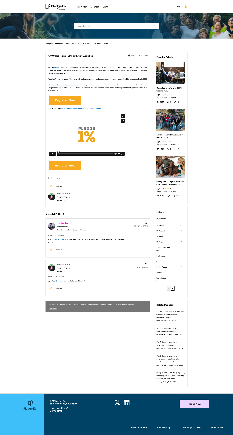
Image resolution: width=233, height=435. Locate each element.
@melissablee (60, 281)
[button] (51, 186)
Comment (53, 309)
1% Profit (159, 236)
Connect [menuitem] (95, 7)
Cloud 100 (160, 261)
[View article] (170, 73)
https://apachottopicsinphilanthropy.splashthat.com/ (81, 109)
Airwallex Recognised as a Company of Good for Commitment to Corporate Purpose (170, 314)
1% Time (159, 242)
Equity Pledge (161, 267)
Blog (73, 44)
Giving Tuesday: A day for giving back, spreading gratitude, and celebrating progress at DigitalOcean (170, 376)
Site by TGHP (217, 427)
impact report (161, 278)
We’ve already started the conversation (63, 85)
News (58, 178)
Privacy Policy (163, 427)
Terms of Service (138, 427)
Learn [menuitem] (105, 7)
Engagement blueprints (166, 334)
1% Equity (160, 225)
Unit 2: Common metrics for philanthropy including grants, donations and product (167, 359)
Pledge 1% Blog (163, 320)
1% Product (160, 231)
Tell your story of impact (166, 348)
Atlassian (57, 67)
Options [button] (129, 55)
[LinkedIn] (126, 403)
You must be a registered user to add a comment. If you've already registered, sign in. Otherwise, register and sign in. (92, 304)
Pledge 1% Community (56, 6)
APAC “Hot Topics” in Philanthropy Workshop (70, 56)
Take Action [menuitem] (81, 7)
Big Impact (160, 256)
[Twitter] (117, 403)
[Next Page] (173, 288)
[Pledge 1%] (30, 417)
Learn (67, 44)
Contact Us (56, 410)
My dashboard (161, 219)
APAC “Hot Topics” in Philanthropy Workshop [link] (95, 44)
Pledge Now (194, 403)
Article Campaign (163, 248)
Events (50, 178)
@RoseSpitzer (59, 239)
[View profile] (158, 96)
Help (178, 7)
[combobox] (116, 26)
